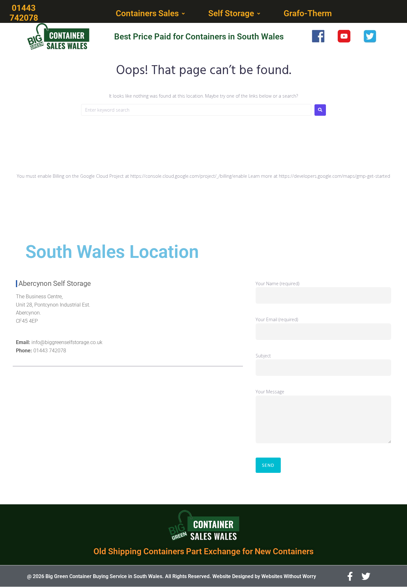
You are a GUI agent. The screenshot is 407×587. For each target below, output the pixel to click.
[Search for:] (196, 110)
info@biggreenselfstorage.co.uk (66, 342)
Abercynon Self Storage (54, 283)
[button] (151, 13)
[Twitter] (366, 576)
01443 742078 (49, 351)
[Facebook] (350, 576)
